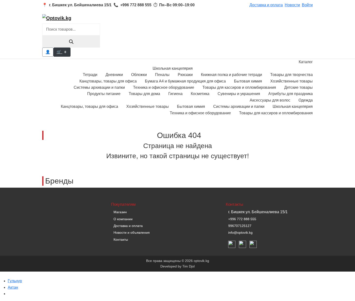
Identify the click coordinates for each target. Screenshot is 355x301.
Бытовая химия (248, 81)
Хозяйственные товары (291, 81)
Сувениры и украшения (239, 94)
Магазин (120, 212)
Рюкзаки (185, 75)
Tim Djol (188, 266)
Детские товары (298, 87)
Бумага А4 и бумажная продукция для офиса (185, 81)
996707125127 (239, 226)
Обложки (139, 75)
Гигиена (175, 94)
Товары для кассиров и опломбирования (239, 87)
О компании (123, 219)
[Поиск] (71, 41)
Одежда (305, 100)
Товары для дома (144, 94)
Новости (292, 5)
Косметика (200, 94)
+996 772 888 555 (242, 219)
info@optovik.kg (240, 232)
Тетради (90, 75)
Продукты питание (104, 94)
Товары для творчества (291, 75)
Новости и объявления (132, 232)
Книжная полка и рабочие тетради (231, 75)
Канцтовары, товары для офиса (108, 81)
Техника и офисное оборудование (163, 87)
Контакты (121, 239)
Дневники (114, 75)
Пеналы (162, 75)
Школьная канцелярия (173, 68)
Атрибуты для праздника (290, 94)
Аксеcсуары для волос (270, 100)
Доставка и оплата (266, 5)
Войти (307, 5)
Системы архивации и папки (99, 87)
